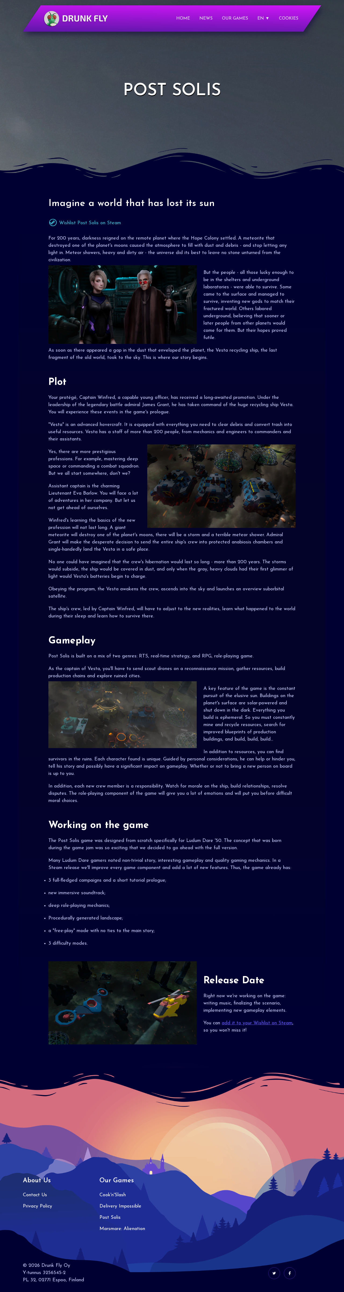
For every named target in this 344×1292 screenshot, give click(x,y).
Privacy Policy (37, 1206)
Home (183, 18)
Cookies (288, 18)
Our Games (235, 18)
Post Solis (110, 1217)
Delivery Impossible (120, 1206)
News (206, 18)
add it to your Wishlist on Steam (257, 1023)
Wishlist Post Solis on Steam (89, 223)
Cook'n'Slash (112, 1195)
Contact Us (35, 1195)
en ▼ (263, 18)
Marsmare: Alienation (122, 1229)
